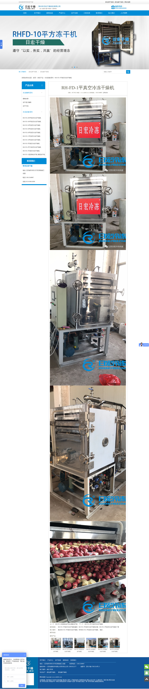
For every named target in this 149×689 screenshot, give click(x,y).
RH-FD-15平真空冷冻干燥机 (31, 136)
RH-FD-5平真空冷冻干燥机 (31, 143)
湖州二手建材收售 (73, 680)
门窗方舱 (106, 680)
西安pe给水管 (91, 680)
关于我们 (37, 13)
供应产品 (40, 78)
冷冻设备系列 (49, 78)
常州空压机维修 (57, 680)
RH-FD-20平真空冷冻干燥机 (31, 132)
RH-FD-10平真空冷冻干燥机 (31, 140)
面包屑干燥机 (109, 2)
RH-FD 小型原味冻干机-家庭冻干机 (34, 154)
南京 (48, 669)
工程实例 (87, 13)
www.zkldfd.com (57, 677)
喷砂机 (65, 680)
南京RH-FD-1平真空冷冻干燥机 (68, 630)
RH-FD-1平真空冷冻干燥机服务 (68, 627)
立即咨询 (105, 92)
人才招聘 (124, 13)
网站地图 (127, 2)
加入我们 (111, 13)
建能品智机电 (99, 681)
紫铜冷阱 (25, 98)
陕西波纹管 (62, 681)
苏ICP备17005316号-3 (93, 666)
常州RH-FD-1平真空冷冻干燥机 (88, 630)
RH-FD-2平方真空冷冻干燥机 (32, 147)
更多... (102, 630)
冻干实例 (74, 13)
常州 (51, 669)
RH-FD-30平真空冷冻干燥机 (31, 129)
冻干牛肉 (25, 106)
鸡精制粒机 (82, 680)
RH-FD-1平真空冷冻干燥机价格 (88, 627)
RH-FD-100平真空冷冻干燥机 (32, 121)
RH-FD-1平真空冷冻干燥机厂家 (109, 627)
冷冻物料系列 (28, 93)
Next (145, 42)
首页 (25, 13)
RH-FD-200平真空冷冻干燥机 (32, 118)
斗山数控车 (98, 680)
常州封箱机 (91, 681)
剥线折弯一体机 (54, 681)
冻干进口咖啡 (27, 102)
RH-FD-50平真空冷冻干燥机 (31, 125)
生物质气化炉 (71, 681)
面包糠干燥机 (119, 2)
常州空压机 (45, 681)
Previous (3, 42)
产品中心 (62, 13)
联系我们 (99, 13)
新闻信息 (49, 13)
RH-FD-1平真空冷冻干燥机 (63, 78)
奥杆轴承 (49, 680)
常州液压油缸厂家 (81, 681)
